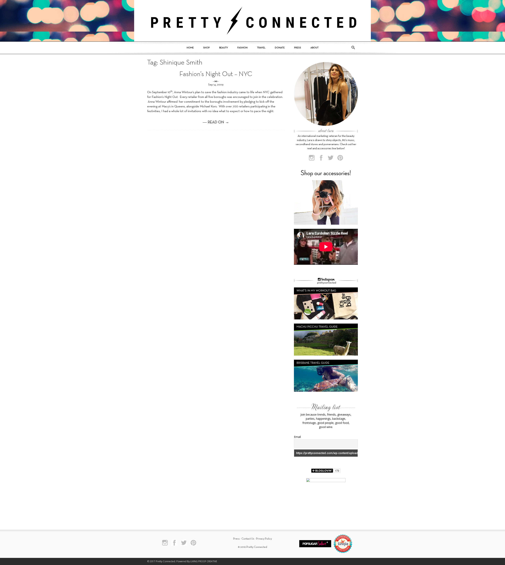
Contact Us (247, 539)
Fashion (242, 48)
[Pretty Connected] (252, 20)
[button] (353, 48)
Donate (280, 48)
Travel (261, 48)
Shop (206, 48)
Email (297, 437)
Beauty (223, 48)
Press (297, 48)
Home (190, 48)
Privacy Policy (264, 539)
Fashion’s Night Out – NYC (215, 74)
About (314, 48)
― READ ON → (216, 122)
